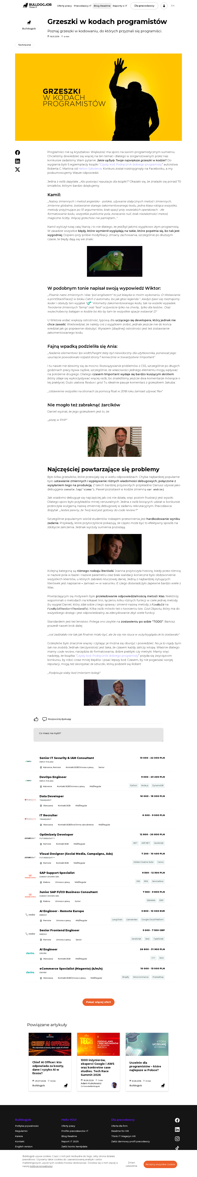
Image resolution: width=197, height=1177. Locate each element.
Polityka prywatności (26, 1126)
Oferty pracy (64, 5)
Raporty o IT (120, 5)
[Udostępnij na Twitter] (17, 169)
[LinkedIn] (177, 1129)
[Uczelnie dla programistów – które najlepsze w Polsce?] (147, 1044)
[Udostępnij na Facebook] (17, 152)
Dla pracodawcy (144, 5)
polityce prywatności (41, 1166)
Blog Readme (102, 5)
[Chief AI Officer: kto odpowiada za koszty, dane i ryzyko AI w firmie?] (50, 1044)
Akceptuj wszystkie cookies (160, 1164)
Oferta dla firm (119, 1126)
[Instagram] (177, 1138)
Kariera (19, 1136)
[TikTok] (177, 1147)
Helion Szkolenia (90, 168)
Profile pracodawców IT (74, 1131)
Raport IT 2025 (70, 1141)
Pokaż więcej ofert (98, 1002)
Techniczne (24, 45)
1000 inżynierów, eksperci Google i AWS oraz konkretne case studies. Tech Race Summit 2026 (97, 1067)
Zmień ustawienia (131, 1164)
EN (173, 5)
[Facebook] (177, 1120)
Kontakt (19, 1141)
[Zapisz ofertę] (170, 762)
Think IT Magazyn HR (123, 1136)
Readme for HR (120, 1131)
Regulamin (21, 1131)
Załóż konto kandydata (74, 1146)
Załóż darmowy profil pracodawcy (130, 1141)
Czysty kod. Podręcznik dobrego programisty (131, 164)
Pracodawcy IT (83, 5)
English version (23, 1146)
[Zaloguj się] (164, 5)
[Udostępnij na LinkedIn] (17, 160)
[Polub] (36, 719)
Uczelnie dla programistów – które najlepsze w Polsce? (145, 1066)
